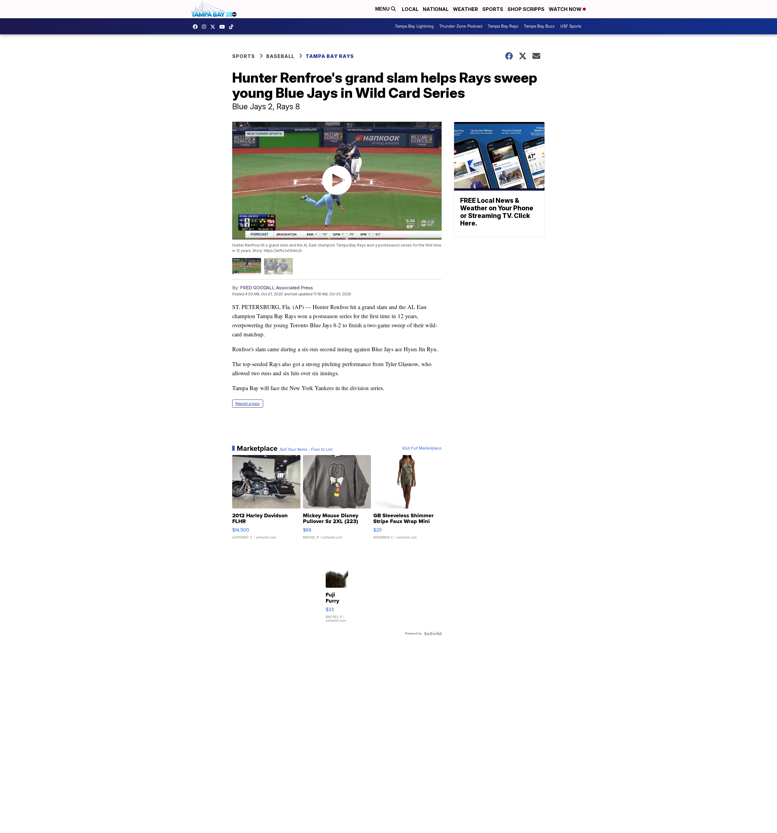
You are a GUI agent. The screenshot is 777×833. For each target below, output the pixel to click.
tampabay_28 (205, 26)
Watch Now (566, 9)
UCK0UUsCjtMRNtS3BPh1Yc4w (223, 26)
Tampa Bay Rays (503, 26)
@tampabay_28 (232, 26)
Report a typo (248, 403)
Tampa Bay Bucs (539, 26)
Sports (492, 9)
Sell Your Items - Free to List (306, 449)
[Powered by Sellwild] (433, 633)
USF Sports (571, 26)
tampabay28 (214, 26)
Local (410, 9)
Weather (465, 9)
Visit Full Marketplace (422, 448)
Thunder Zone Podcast (460, 26)
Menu (383, 9)
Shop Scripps (526, 9)
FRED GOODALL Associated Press (276, 288)
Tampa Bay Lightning (414, 26)
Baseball (280, 56)
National (436, 9)
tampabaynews (197, 26)
